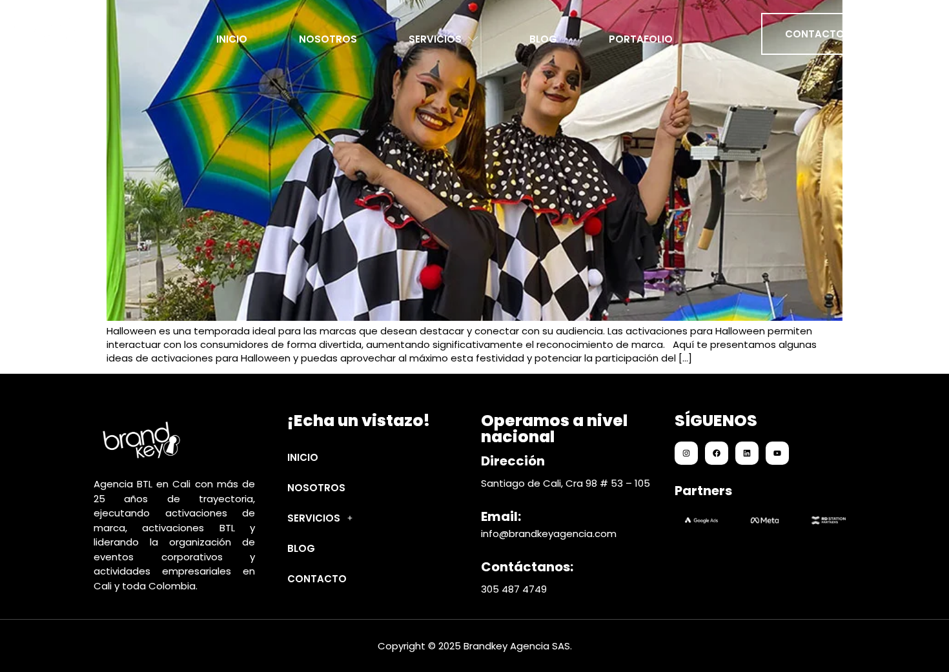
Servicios (435, 35)
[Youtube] (777, 453)
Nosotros (328, 35)
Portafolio (641, 35)
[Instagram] (686, 453)
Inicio (231, 35)
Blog (543, 35)
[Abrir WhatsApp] (916, 639)
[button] (373, 518)
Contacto (317, 578)
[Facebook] (716, 453)
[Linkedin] (747, 453)
